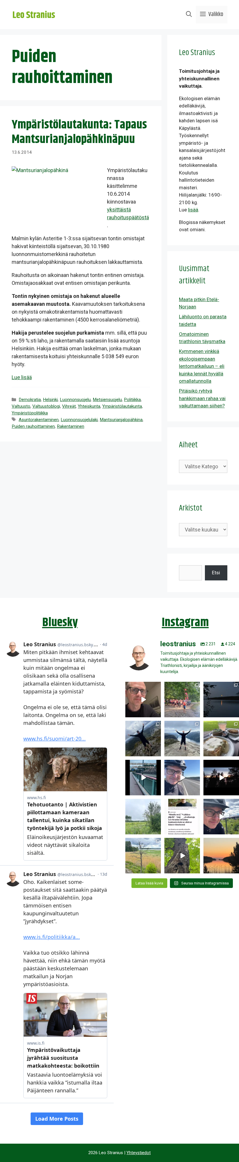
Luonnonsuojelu (75, 399)
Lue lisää (22, 377)
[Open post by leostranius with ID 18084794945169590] (221, 777)
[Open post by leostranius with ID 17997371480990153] (143, 699)
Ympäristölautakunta (122, 406)
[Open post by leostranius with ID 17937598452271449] (182, 816)
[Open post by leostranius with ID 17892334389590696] (143, 777)
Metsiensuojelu (107, 399)
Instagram (185, 622)
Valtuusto (21, 406)
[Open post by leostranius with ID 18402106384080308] (182, 777)
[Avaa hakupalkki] (189, 14)
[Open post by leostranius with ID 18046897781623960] (221, 816)
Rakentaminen (70, 426)
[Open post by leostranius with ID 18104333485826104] (182, 855)
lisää (193, 210)
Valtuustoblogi (46, 406)
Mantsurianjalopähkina (121, 419)
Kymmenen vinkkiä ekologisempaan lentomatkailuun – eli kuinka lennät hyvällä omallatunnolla (201, 366)
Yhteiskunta (89, 406)
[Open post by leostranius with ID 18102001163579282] (182, 699)
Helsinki (50, 399)
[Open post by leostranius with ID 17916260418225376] (143, 738)
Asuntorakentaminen (39, 419)
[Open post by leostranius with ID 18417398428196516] (182, 738)
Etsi (216, 572)
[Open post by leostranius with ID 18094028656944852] (221, 855)
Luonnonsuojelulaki (79, 419)
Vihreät (69, 406)
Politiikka (132, 399)
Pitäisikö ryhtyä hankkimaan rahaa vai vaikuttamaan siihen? (202, 398)
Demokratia (30, 399)
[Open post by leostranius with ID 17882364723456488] (143, 816)
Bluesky (60, 622)
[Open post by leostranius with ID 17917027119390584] (143, 855)
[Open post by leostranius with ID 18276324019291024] (221, 699)
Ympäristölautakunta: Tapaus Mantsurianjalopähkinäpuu (79, 132)
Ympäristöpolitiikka (30, 413)
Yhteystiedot (138, 1152)
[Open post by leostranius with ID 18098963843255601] (221, 738)
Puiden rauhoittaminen (33, 426)
